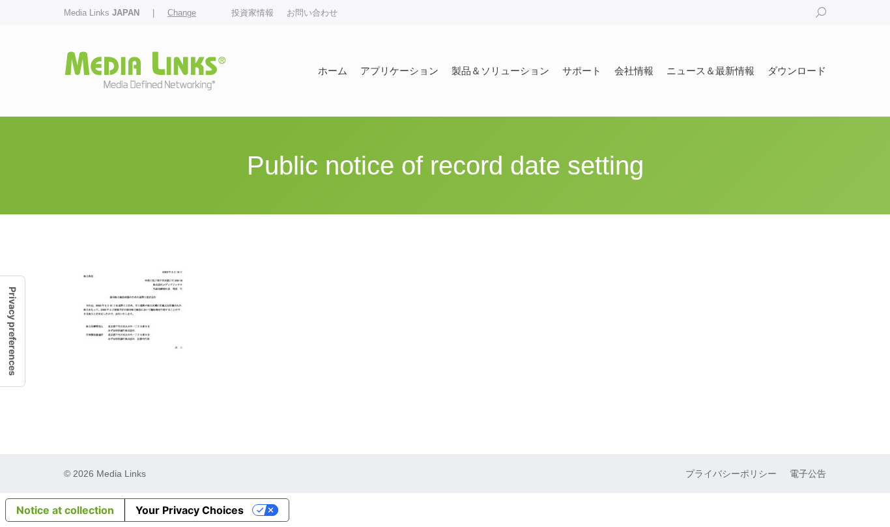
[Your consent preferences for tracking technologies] (12, 331)
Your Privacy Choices (190, 510)
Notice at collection (65, 510)
